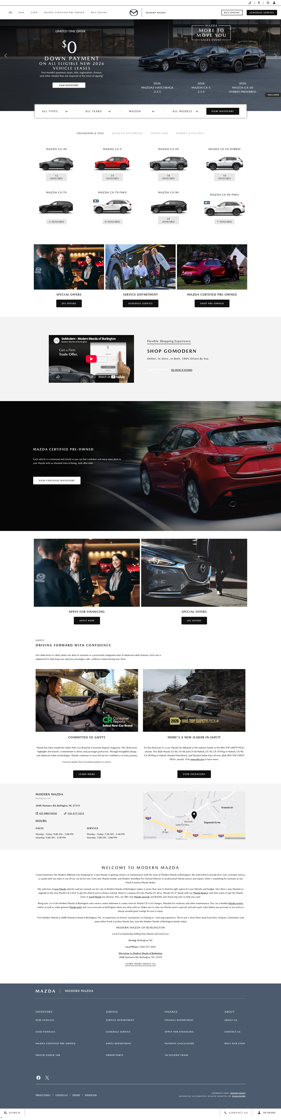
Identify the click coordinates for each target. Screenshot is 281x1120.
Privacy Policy (43, 1095)
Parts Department (119, 1043)
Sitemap (76, 1095)
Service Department (120, 1020)
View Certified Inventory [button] (57, 480)
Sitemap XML (91, 1095)
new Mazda (60, 889)
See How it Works (181, 370)
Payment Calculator (179, 1043)
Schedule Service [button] (262, 12)
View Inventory (223, 111)
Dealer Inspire (238, 1096)
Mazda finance (200, 893)
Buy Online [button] (232, 12)
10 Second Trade (177, 1055)
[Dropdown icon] (249, 2)
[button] (268, 2)
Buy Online (99, 12)
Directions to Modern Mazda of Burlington (140, 953)
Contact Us (232, 1032)
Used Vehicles (45, 1032)
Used (34, 12)
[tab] (90, 133)
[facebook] (38, 1077)
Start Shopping (157, 369)
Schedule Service (118, 1032)
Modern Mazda (237, 1093)
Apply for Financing (179, 1032)
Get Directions (48, 813)
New (21, 12)
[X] (47, 1077)
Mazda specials (142, 897)
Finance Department (179, 1020)
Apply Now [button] (86, 620)
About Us (230, 1020)
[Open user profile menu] (274, 2)
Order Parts (114, 1055)
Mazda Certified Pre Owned (64, 12)
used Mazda (95, 897)
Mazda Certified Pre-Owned (56, 1043)
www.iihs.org (197, 759)
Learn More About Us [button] (141, 964)
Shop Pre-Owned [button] (212, 303)
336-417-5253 (75, 813)
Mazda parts (75, 907)
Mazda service (235, 903)
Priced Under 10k (48, 1055)
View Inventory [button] (194, 774)
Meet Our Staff (234, 1043)
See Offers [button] (69, 303)
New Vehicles (45, 1020)
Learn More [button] (87, 774)
